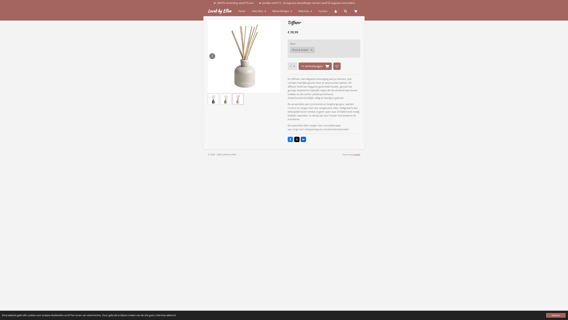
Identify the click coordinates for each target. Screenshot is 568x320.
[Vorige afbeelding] (212, 56)
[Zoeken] (345, 11)
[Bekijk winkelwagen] (355, 11)
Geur (293, 43)
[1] (292, 66)
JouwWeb (356, 154)
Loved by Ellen (219, 11)
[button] (213, 99)
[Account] (335, 11)
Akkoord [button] (556, 315)
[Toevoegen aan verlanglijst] (337, 66)
